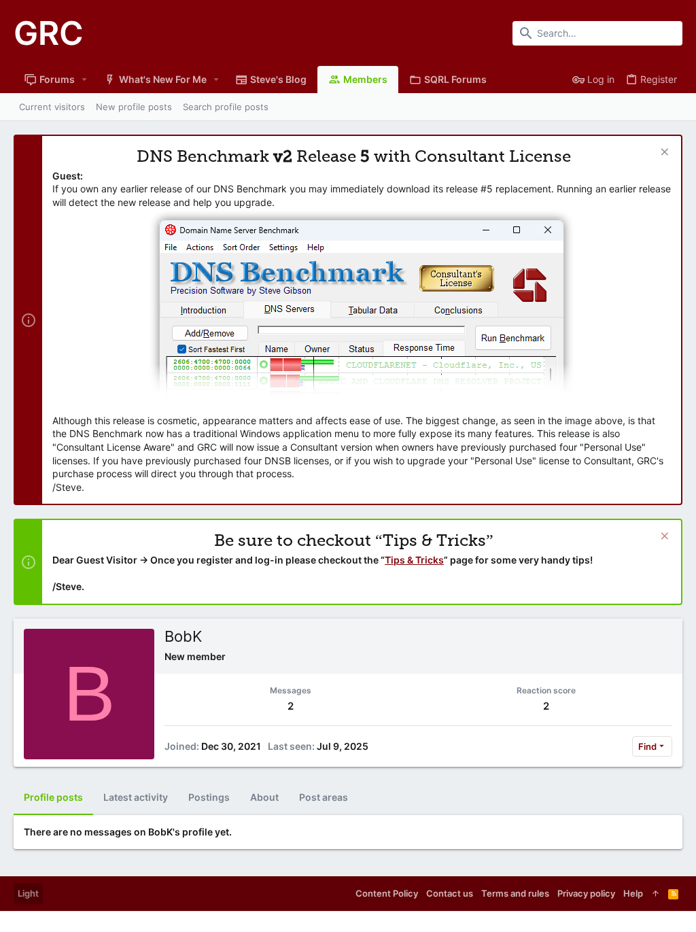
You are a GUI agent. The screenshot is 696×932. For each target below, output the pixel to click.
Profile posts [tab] (53, 797)
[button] (84, 79)
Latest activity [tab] (135, 797)
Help (633, 893)
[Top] (655, 893)
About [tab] (264, 797)
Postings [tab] (209, 797)
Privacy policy (586, 893)
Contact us (449, 893)
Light (28, 893)
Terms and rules (515, 893)
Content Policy (386, 893)
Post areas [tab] (323, 797)
